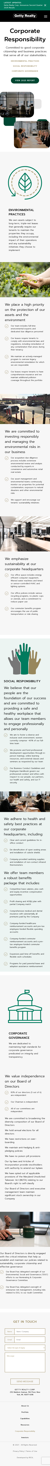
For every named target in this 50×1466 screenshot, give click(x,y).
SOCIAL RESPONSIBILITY (25, 66)
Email (10, 1339)
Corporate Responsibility (25, 1431)
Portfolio (25, 1412)
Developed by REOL (25, 1457)
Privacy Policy (18, 1451)
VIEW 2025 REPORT (25, 80)
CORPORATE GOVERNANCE (25, 71)
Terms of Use (31, 1451)
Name (9, 1331)
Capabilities (25, 1418)
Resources (25, 1425)
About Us (25, 1406)
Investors (25, 1437)
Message (10, 1356)
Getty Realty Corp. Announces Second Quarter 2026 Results (23, 6)
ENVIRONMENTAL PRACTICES (25, 61)
